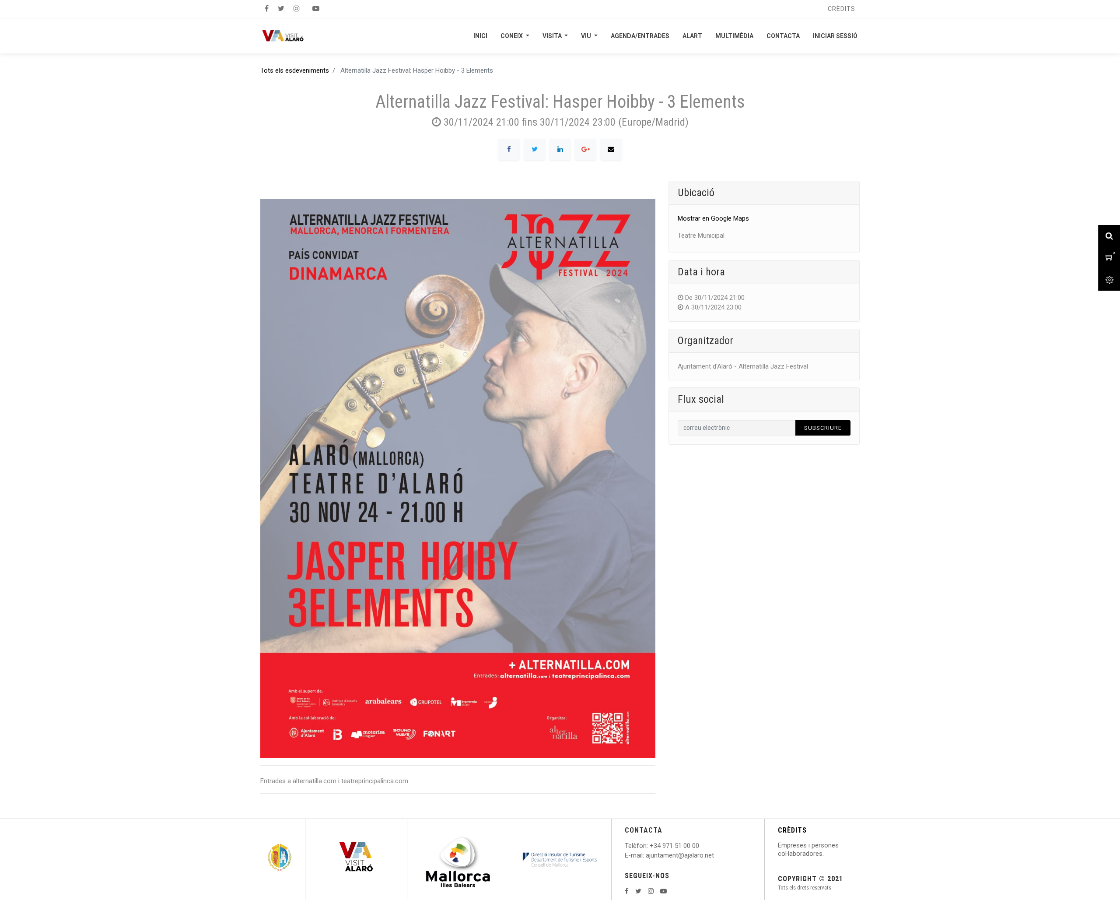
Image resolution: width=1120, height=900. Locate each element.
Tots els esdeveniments (294, 70)
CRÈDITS (792, 830)
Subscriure (823, 428)
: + (650, 846)
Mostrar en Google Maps (713, 218)
